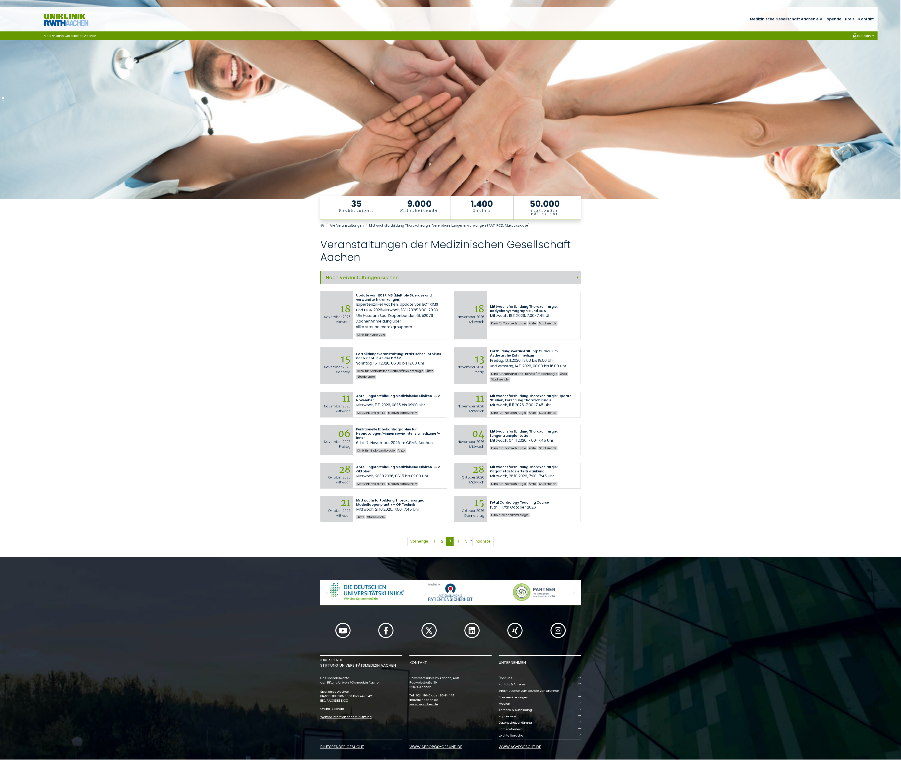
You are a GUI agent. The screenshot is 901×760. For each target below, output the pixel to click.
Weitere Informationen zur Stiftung (346, 717)
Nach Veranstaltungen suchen (362, 277)
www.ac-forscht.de (520, 746)
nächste (483, 541)
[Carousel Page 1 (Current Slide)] (3, 98)
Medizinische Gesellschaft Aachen (70, 36)
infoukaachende (423, 700)
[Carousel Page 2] (3, 101)
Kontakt (866, 19)
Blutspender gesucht (342, 746)
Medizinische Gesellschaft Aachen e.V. (786, 19)
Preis (850, 19)
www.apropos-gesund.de (435, 746)
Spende (834, 19)
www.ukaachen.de (423, 704)
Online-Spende (332, 709)
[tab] (450, 277)
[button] (327, 592)
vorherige (419, 541)
